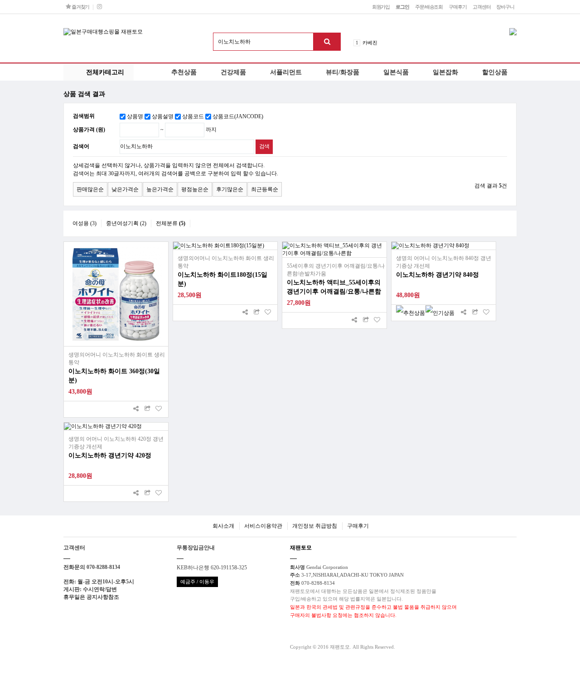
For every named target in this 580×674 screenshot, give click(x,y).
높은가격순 (160, 189)
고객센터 (482, 7)
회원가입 (381, 7)
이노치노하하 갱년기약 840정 (437, 274)
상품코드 (193, 116)
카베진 (369, 42)
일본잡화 (445, 72)
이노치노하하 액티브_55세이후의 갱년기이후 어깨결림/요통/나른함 (334, 287)
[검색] (327, 42)
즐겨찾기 (80, 7)
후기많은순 (229, 189)
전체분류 (170, 223)
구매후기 (458, 7)
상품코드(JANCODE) (238, 116)
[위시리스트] (159, 409)
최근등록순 (264, 189)
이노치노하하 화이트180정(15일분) (222, 279)
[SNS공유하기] (136, 409)
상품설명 (163, 116)
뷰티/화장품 (342, 72)
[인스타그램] (99, 7)
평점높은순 (194, 189)
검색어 (81, 146)
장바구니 (505, 7)
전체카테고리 (105, 72)
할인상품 (495, 72)
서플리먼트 (286, 72)
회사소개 (223, 526)
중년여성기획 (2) (126, 223)
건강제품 (233, 72)
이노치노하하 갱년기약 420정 (109, 455)
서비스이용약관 (263, 526)
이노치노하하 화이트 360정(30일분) (114, 376)
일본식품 (396, 72)
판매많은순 (90, 189)
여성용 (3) (84, 223)
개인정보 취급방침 (314, 526)
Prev (401, 40)
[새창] (147, 409)
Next (401, 45)
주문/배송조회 (429, 7)
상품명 (135, 116)
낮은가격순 (125, 189)
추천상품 (184, 72)
